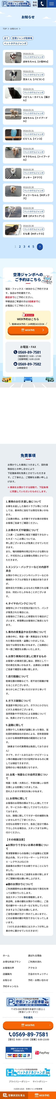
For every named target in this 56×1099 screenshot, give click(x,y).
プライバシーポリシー (19, 1081)
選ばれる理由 (35, 955)
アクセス (32, 967)
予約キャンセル (11, 986)
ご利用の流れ (35, 961)
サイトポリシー (40, 1081)
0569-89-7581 (29, 352)
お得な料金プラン (12, 961)
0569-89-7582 (29, 364)
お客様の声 (8, 967)
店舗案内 (7, 973)
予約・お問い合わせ (38, 980)
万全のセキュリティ (38, 973)
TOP (5, 28)
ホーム (6, 955)
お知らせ (14, 28)
